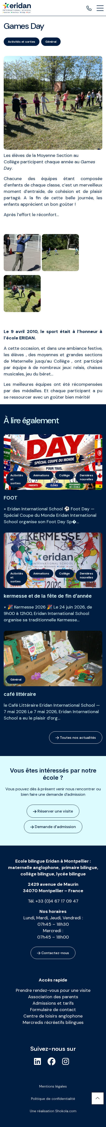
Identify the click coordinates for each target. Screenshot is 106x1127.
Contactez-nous (54, 953)
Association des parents (53, 997)
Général (50, 42)
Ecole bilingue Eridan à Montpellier (52, 861)
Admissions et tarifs (53, 1003)
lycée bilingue (71, 874)
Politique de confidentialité (53, 1098)
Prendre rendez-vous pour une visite (53, 990)
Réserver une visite (54, 811)
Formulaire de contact (53, 1010)
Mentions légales (53, 1086)
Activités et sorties (21, 42)
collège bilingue (37, 874)
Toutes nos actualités (77, 737)
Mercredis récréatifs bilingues (53, 1022)
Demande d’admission (55, 826)
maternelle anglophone (33, 867)
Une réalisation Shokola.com (53, 1111)
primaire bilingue (79, 867)
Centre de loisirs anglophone (53, 1016)
